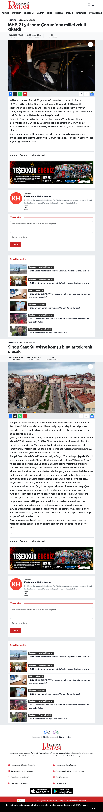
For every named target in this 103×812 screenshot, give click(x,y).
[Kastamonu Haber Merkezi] (16, 198)
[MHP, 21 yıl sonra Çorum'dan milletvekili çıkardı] (51, 65)
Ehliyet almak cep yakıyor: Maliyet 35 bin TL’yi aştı (55, 308)
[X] (49, 732)
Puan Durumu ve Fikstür (20, 777)
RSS (21, 801)
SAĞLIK (69, 13)
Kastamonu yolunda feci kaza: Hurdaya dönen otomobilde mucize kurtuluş (58, 320)
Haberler (12, 20)
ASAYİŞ (5, 13)
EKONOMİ (29, 13)
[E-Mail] (26, 208)
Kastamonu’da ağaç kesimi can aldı (48, 333)
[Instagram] (54, 732)
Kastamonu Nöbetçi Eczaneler (23, 765)
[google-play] (63, 791)
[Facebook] (45, 732)
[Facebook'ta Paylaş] (10, 94)
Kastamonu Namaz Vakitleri (22, 771)
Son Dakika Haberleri (19, 783)
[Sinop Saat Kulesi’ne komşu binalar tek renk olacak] (51, 387)
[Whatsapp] (58, 732)
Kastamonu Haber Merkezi (38, 196)
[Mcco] (52, 172)
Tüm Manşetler (62, 777)
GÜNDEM (16, 13)
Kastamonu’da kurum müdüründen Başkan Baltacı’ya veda (59, 283)
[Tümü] (92, 259)
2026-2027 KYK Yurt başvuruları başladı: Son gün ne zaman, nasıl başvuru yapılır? (59, 295)
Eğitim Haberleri (36, 290)
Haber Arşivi (37, 737)
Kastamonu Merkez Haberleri (41, 267)
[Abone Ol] (92, 94)
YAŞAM (40, 13)
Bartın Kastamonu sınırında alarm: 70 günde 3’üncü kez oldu (60, 271)
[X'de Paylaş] (15, 94)
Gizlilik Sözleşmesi (50, 737)
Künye (61, 737)
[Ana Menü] (93, 5)
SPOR (50, 13)
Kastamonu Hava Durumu (66, 765)
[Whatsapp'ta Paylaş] (20, 94)
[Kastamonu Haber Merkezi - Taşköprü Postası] (18, 4)
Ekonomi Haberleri (37, 304)
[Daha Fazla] (25, 94)
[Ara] (89, 5)
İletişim (68, 737)
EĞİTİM (59, 13)
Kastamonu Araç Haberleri (40, 329)
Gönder (15, 244)
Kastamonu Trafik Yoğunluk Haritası (70, 771)
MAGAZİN (81, 13)
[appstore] (40, 791)
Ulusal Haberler (27, 20)
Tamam (92, 809)
